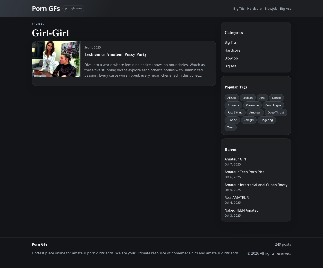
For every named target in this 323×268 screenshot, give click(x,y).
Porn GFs (46, 8)
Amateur (255, 112)
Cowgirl (249, 120)
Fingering (266, 120)
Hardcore (254, 8)
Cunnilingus (273, 105)
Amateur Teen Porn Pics (244, 171)
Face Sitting (235, 112)
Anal (262, 98)
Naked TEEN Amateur (242, 210)
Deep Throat (276, 112)
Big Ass (285, 8)
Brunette (233, 105)
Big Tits (239, 8)
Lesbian (248, 98)
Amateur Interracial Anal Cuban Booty (256, 184)
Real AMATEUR (237, 197)
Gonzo (276, 98)
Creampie (252, 105)
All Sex (231, 98)
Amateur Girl (235, 159)
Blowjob (271, 8)
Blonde (232, 120)
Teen (230, 127)
